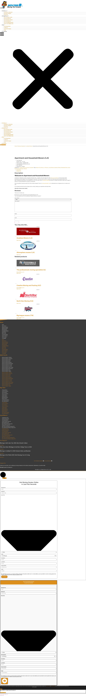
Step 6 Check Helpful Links (8, 23)
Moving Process (4, 128)
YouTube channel (46, 180)
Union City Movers (5, 391)
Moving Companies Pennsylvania (7, 368)
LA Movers (46, 167)
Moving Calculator (5, 327)
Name (16, 213)
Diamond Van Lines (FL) (6, 425)
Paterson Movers (4, 396)
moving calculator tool (46, 183)
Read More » (2, 445)
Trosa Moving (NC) (5, 420)
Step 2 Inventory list (7, 18)
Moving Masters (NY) (5, 422)
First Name (3, 658)
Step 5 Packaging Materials (8, 22)
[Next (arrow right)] (3, 695)
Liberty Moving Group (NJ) (6, 421)
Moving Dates (3, 654)
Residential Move (64, 167)
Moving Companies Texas (6, 369)
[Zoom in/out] (1, 694)
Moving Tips (4, 332)
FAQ (5, 30)
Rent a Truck (4, 333)
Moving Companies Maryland (6, 362)
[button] (43, 77)
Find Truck (6, 14)
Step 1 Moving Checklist (8, 17)
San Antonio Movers (5, 401)
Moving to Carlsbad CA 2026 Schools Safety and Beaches (15, 451)
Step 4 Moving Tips (7, 21)
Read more (19, 240)
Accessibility (4, 338)
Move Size (3, 595)
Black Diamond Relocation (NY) (7, 423)
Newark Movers (4, 392)
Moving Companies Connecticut (7, 358)
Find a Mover (4, 340)
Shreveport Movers (23, 168)
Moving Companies (21, 146)
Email (16, 217)
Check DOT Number (7, 28)
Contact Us (6, 27)
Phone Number (3, 565)
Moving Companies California (7, 357)
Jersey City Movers (5, 393)
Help (3, 24)
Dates (2, 554)
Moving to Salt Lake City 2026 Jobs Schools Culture (14, 443)
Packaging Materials (5, 345)
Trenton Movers (4, 407)
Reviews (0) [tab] (19, 171)
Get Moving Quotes (7, 26)
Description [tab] (19, 169)
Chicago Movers (4, 402)
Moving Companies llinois (6, 361)
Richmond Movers (5, 397)
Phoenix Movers (4, 398)
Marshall (56, 167)
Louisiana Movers (29, 146)
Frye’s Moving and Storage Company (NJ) (8, 427)
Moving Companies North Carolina (7, 367)
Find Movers (4, 10)
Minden (59, 167)
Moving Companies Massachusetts (7, 363)
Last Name (3, 561)
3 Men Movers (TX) (5, 417)
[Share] (5, 694)
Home (16, 146)
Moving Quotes (4, 329)
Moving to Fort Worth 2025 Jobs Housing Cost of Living (15, 455)
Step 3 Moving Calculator (8, 19)
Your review (17, 201)
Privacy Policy (4, 337)
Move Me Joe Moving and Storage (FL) (8, 426)
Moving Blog (4, 31)
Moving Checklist (5, 328)
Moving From (3, 487)
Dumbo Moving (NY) (5, 418)
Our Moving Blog (5, 334)
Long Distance (51, 167)
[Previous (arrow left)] (1, 695)
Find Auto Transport (7, 13)
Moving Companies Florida (6, 359)
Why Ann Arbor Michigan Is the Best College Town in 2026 (16, 447)
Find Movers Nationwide (8, 12)
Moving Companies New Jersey (7, 364)
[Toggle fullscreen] (3, 694)
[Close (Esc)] (7, 694)
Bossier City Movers (40, 167)
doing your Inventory (54, 177)
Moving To (3, 491)
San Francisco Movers (5, 399)
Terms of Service (4, 335)
